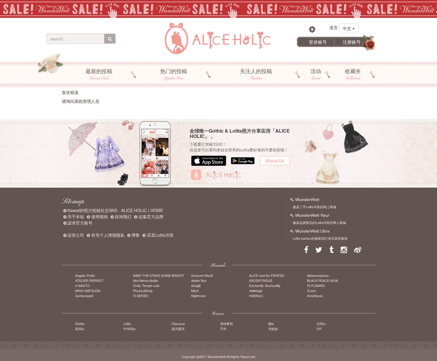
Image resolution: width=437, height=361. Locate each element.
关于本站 (75, 216)
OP (319, 328)
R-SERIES (140, 295)
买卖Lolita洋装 (160, 235)
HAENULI (256, 295)
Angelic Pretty (85, 275)
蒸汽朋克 (178, 328)
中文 (347, 28)
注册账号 (352, 42)
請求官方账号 (79, 223)
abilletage (255, 290)
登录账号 (318, 42)
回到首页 (70, 110)
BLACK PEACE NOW (322, 280)
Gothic (80, 323)
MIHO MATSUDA (87, 290)
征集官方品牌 (151, 216)
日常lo (321, 323)
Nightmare (198, 295)
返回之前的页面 (94, 110)
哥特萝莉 (226, 323)
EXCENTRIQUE (260, 280)
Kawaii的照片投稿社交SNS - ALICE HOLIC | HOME (115, 210)
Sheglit (196, 285)
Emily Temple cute (146, 285)
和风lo (79, 328)
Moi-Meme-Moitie (145, 280)
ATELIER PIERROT (89, 280)
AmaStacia (315, 295)
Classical (178, 323)
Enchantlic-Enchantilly (265, 285)
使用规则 (99, 216)
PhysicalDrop (143, 290)
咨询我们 (123, 216)
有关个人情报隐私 (108, 235)
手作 (223, 328)
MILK (195, 290)
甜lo (271, 323)
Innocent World (202, 275)
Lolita (127, 323)
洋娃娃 (273, 328)
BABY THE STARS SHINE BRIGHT (158, 275)
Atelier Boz (199, 280)
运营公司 (75, 235)
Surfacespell (84, 295)
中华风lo (129, 328)
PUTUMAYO (316, 285)
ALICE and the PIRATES (266, 275)
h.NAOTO (82, 285)
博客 (135, 235)
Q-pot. (311, 290)
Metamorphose (318, 275)
